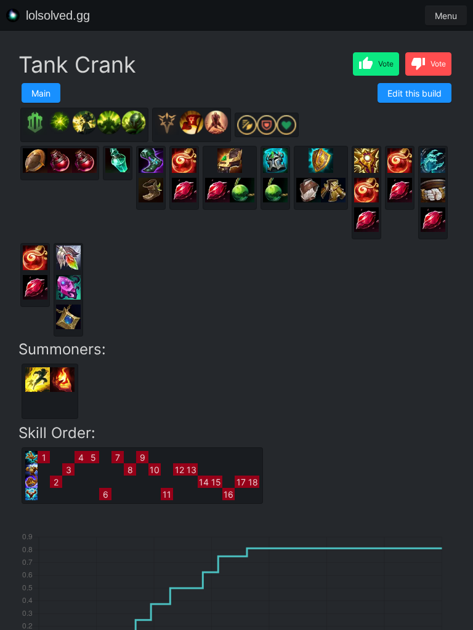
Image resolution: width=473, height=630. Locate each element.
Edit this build (414, 93)
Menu (446, 15)
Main (41, 93)
